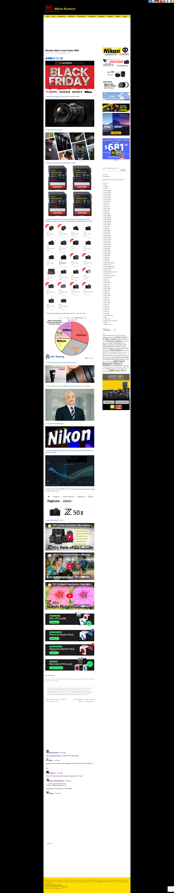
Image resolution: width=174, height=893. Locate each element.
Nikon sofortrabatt (109, 352)
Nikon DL (106, 261)
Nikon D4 (106, 206)
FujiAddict (110, 16)
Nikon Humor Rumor (109, 266)
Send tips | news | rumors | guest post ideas (113, 179)
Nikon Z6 (106, 292)
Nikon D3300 (107, 197)
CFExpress (123, 335)
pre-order (114, 357)
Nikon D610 (107, 232)
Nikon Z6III (107, 295)
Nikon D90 (107, 255)
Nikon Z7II (107, 301)
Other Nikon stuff (108, 315)
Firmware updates (114, 340)
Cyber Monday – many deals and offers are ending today (84, 700)
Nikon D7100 (107, 237)
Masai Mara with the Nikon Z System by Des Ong (55, 700)
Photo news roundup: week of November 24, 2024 (61, 162)
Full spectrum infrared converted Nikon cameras (60, 313)
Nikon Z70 (107, 299)
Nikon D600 (107, 230)
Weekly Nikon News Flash (63, 679)
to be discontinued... (116, 365)
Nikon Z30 (107, 281)
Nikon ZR (106, 313)
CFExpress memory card (108, 337)
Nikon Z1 (106, 279)
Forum (53, 16)
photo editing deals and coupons (121, 355)
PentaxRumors (82, 16)
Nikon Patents (107, 273)
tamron (104, 359)
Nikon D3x (107, 205)
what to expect (120, 369)
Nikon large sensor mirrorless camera (116, 348)
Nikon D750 (107, 241)
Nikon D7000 (107, 235)
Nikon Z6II (107, 293)
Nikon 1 (106, 188)
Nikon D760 (107, 244)
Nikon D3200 (107, 196)
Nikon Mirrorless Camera (110, 272)
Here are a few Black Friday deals (56, 96)
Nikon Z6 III (117, 352)
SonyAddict (101, 16)
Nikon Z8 (106, 304)
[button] (116, 392)
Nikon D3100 (107, 194)
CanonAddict (92, 16)
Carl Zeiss (116, 335)
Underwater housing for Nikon (119, 367)
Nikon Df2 (106, 259)
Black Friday (110, 335)
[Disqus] (70, 772)
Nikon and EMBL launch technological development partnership (65, 450)
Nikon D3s (107, 203)
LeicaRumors (71, 16)
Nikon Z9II (107, 308)
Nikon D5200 (107, 219)
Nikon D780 (107, 246)
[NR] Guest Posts (117, 370)
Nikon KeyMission (109, 268)
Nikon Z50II (50, 520)
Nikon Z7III (107, 302)
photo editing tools (107, 357)
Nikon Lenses (107, 270)
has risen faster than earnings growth (84, 489)
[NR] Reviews (107, 324)
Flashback (106, 187)
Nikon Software (108, 277)
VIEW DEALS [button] (109, 402)
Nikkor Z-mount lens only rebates (112, 345)
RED (105, 317)
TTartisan (110, 367)
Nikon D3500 (107, 201)
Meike (123, 343)
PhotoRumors (61, 16)
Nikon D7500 (107, 243)
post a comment (55, 680)
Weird (105, 322)
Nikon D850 (107, 254)
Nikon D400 (107, 208)
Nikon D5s (107, 226)
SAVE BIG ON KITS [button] (122, 402)
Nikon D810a (107, 252)
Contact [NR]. (65, 886)
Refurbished (121, 357)
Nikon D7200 (107, 239)
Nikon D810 (107, 250)
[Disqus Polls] (70, 726)
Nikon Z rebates (107, 355)
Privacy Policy (99, 881)
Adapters (104, 335)
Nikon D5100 (107, 217)
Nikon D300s (107, 192)
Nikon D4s (107, 210)
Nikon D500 (107, 214)
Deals (105, 185)
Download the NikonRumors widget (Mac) (53, 885)
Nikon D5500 (107, 223)
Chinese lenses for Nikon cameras (114, 338)
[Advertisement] (70, 34)
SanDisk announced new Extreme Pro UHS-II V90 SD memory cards (66, 219)
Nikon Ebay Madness (109, 263)
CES (119, 335)
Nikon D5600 (107, 225)
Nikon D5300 (107, 221)
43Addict (117, 16)
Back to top (50, 843)
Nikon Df (106, 257)
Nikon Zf (106, 310)
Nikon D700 (107, 234)
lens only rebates (115, 343)
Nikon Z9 (106, 306)
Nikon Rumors (64, 8)
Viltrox (108, 369)
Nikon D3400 (107, 199)
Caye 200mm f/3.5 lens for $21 (69, 386)
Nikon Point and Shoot (110, 275)
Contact (125, 16)
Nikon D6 (106, 228)
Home (47, 16)
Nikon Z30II (107, 282)
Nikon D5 (106, 212)
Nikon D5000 (107, 216)
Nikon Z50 (107, 286)
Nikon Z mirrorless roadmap (120, 353)
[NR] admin (50, 53)
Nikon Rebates (116, 349)
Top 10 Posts (107, 319)
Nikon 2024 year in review (54, 129)
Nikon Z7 (106, 297)
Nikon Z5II (107, 290)
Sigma (127, 357)
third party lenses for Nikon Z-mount (113, 362)
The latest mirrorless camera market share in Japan (61, 362)
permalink (80, 679)
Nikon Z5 (106, 284)
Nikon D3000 (107, 190)
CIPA (118, 339)
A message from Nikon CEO (55, 423)
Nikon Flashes (107, 264)
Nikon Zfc (106, 311)
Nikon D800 (107, 248)
